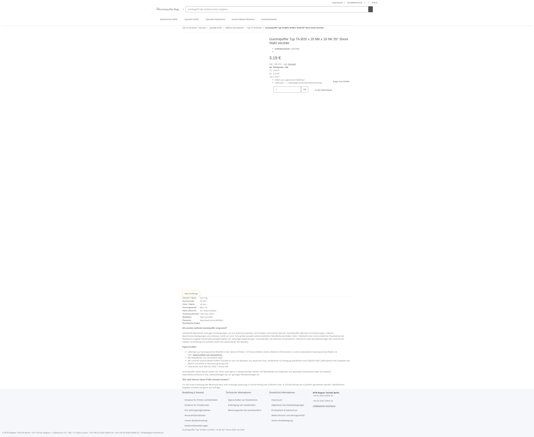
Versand (292, 64)
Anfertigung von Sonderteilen (242, 405)
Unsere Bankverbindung (196, 420)
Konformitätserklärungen (196, 425)
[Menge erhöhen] (303, 95)
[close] (184, 40)
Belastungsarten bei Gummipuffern (244, 410)
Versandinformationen (195, 415)
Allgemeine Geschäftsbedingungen (287, 405)
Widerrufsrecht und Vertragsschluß (288, 415)
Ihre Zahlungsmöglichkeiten (198, 410)
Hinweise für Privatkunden (197, 405)
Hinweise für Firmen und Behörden (201, 400)
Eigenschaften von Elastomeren (207, 354)
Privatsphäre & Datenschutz (284, 410)
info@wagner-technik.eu (324, 406)
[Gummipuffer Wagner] (168, 9)
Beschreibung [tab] (191, 293)
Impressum (337, 2)
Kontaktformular (354, 2)
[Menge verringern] (271, 89)
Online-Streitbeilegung (282, 420)
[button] (367, 2)
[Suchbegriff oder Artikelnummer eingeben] (370, 9)
